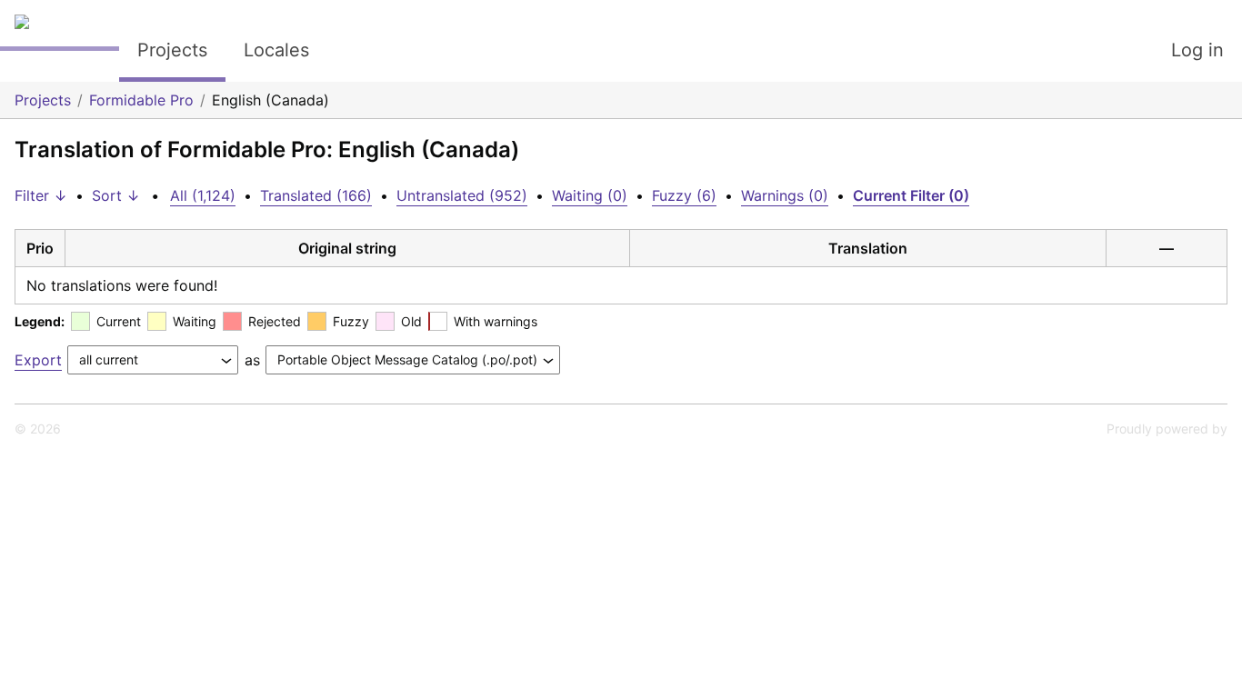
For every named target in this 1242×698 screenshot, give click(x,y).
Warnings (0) (784, 195)
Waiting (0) (589, 195)
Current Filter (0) (911, 195)
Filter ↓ (41, 195)
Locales (276, 50)
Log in (1197, 50)
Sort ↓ (116, 195)
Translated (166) (316, 195)
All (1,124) (202, 195)
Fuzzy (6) (684, 195)
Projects (172, 50)
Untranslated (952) (461, 195)
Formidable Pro (141, 100)
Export (38, 360)
